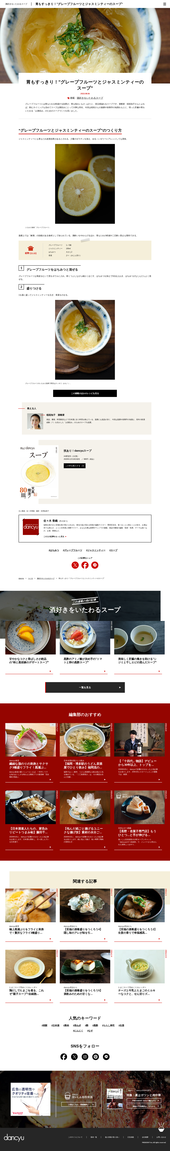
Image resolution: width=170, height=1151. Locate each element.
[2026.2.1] (139, 905)
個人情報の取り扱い (112, 1137)
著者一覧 (94, 1137)
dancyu (21, 578)
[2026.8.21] (30, 807)
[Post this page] (75, 565)
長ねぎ (77, 1025)
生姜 (121, 1025)
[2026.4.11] (139, 966)
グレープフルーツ (72, 550)
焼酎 (44, 1025)
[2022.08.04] (30, 638)
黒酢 (95, 1025)
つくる (30, 578)
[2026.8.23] (139, 807)
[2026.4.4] (30, 966)
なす (90, 1030)
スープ (113, 550)
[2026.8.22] (85, 740)
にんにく (78, 1030)
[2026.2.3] (85, 905)
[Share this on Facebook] (85, 565)
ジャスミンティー (95, 550)
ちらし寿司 (108, 1025)
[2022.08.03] (85, 638)
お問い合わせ (161, 1137)
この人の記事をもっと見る (54, 536)
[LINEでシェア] (94, 565)
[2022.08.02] (139, 638)
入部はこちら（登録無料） (78, 1105)
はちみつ (54, 550)
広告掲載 (131, 1137)
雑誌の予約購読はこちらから (144, 1106)
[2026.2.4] (85, 966)
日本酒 (55, 1025)
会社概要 (145, 1137)
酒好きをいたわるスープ (90, 98)
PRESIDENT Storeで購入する (144, 1101)
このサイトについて (75, 1137)
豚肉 (66, 1025)
